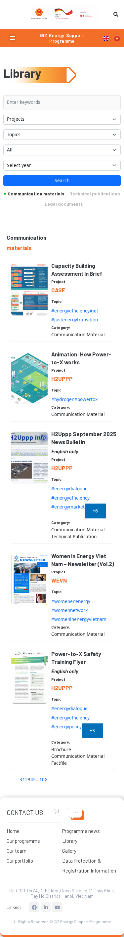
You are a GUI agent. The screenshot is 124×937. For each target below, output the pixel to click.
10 (42, 779)
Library (69, 841)
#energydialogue (69, 488)
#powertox (86, 399)
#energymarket (68, 507)
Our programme (23, 841)
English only (64, 451)
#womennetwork (69, 610)
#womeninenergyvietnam (78, 619)
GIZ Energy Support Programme (62, 38)
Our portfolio (20, 861)
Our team (16, 851)
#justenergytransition (74, 319)
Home (13, 831)
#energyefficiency (70, 310)
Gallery (69, 851)
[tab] (34, 196)
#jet (94, 310)
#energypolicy (66, 726)
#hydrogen (62, 399)
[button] (12, 38)
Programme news (81, 831)
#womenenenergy (70, 601)
